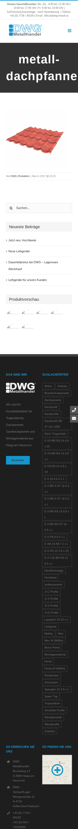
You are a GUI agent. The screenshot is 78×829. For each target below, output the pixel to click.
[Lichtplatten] (27, 331)
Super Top (51, 696)
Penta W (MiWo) (54, 668)
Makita (48, 633)
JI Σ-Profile (51, 605)
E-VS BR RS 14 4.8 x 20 (56, 443)
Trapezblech (52, 703)
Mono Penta (52, 647)
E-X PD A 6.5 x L (54, 536)
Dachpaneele (52, 400)
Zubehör (49, 731)
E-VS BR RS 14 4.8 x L (56, 456)
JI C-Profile (51, 591)
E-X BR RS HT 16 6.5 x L (55, 527)
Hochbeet (50, 577)
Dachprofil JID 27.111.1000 (53, 423)
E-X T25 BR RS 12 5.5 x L (56, 560)
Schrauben (51, 682)
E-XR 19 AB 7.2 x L (56, 543)
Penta (48, 661)
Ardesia (62, 386)
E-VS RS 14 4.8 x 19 (55, 469)
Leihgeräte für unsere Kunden (27, 280)
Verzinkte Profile (54, 710)
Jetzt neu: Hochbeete (22, 240)
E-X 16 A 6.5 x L (54, 478)
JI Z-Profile (51, 598)
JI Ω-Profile (51, 612)
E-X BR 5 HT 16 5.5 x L (56, 501)
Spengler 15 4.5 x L (56, 689)
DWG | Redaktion (20, 176)
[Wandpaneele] (42, 316)
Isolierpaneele (53, 584)
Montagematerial (55, 654)
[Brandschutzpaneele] (13, 331)
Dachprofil (50, 407)
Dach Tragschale (55, 433)
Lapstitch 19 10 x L (56, 619)
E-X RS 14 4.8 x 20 (56, 550)
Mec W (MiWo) (53, 640)
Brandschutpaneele (56, 393)
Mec (60, 633)
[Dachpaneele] (27, 316)
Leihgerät (50, 626)
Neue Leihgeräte (19, 251)
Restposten (51, 675)
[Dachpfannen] (57, 316)
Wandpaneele (53, 717)
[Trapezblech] (13, 316)
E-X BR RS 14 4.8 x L (56, 514)
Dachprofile (51, 414)
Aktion (48, 386)
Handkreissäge (53, 570)
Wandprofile (51, 724)
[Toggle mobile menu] (70, 30)
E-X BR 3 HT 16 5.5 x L (56, 488)
